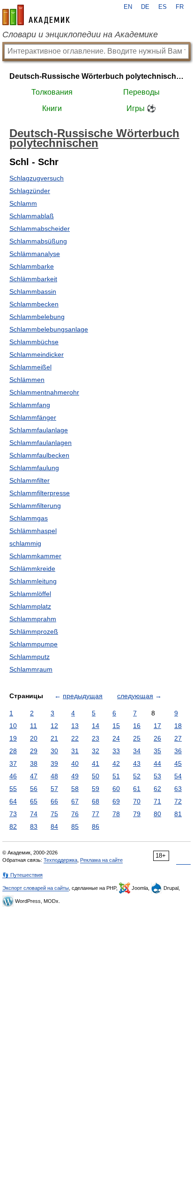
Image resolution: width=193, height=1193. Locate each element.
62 (157, 788)
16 (137, 725)
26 (157, 738)
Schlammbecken (34, 304)
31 (75, 751)
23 (95, 738)
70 (137, 801)
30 (54, 751)
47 (33, 776)
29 (33, 751)
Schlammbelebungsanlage (48, 329)
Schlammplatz (30, 606)
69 (116, 801)
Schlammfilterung (35, 505)
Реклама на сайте (101, 860)
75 (54, 814)
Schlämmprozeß (33, 631)
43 (137, 763)
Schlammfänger (32, 417)
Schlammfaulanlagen (40, 442)
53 (157, 776)
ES (162, 7)
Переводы (141, 92)
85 (75, 826)
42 (116, 763)
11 (33, 725)
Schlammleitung (33, 581)
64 (13, 801)
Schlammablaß (31, 216)
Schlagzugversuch (36, 178)
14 (95, 725)
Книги (52, 108)
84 (54, 826)
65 (33, 801)
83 (33, 826)
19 (13, 738)
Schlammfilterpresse (39, 493)
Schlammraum (30, 669)
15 (116, 725)
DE (145, 7)
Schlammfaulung (34, 468)
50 (95, 776)
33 (116, 751)
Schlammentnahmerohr (44, 392)
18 (178, 725)
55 (13, 788)
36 (178, 751)
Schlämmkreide (32, 568)
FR (180, 7)
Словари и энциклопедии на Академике (80, 34)
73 (13, 814)
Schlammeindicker (36, 354)
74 (33, 814)
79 (137, 814)
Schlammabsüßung (38, 241)
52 (137, 776)
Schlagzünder (29, 190)
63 (178, 788)
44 (157, 763)
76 (75, 814)
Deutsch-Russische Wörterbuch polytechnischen (96, 76)
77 (95, 814)
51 (116, 776)
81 (178, 814)
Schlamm (23, 203)
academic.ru (36, 15)
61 (137, 788)
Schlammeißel (30, 367)
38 (33, 763)
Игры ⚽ (141, 108)
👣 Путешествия (22, 875)
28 (13, 751)
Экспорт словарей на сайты (35, 888)
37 (13, 763)
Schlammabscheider (39, 228)
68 (95, 801)
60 (116, 788)
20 (33, 738)
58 (75, 788)
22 (75, 738)
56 (33, 788)
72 (178, 801)
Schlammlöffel (30, 593)
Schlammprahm (32, 619)
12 (54, 725)
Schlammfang (29, 405)
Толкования (52, 92)
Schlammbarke (31, 266)
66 (54, 801)
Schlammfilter (29, 480)
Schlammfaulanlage (38, 430)
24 (116, 738)
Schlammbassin (32, 291)
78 (116, 814)
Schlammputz (29, 656)
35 (157, 751)
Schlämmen (27, 379)
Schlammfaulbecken (39, 455)
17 (157, 725)
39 (54, 763)
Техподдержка (60, 860)
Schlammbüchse (34, 342)
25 (137, 738)
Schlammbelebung (37, 316)
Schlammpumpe (33, 644)
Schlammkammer (35, 556)
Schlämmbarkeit (33, 279)
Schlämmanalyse (34, 253)
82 (13, 826)
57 (54, 788)
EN (128, 7)
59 (95, 788)
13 (75, 725)
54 (178, 776)
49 (75, 776)
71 (157, 801)
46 (13, 776)
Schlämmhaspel (33, 530)
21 (54, 738)
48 (54, 776)
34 (137, 751)
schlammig (25, 543)
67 (75, 801)
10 (13, 725)
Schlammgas (28, 518)
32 (95, 751)
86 (95, 826)
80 (157, 814)
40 (75, 763)
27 (178, 738)
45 (178, 763)
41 (95, 763)
